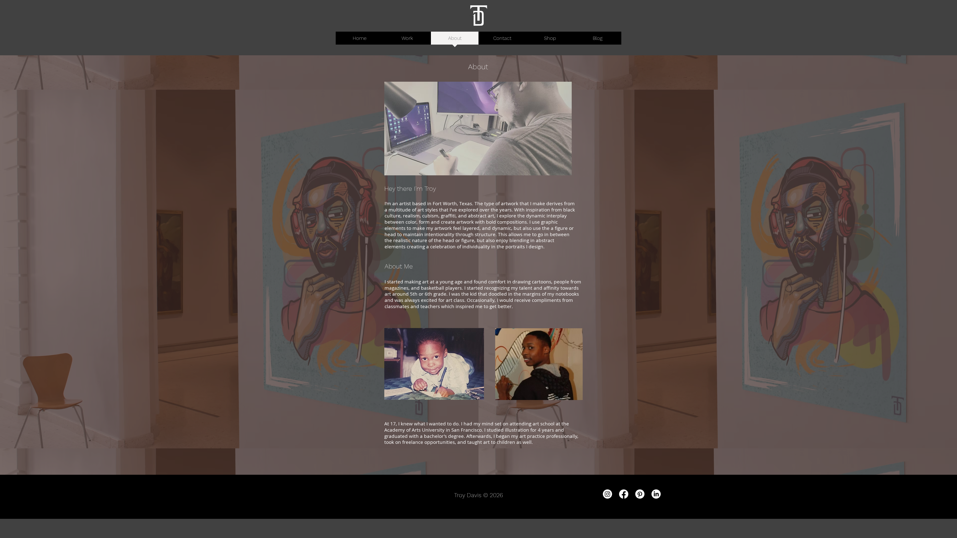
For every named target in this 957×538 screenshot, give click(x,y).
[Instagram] (607, 494)
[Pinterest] (639, 494)
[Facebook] (623, 494)
